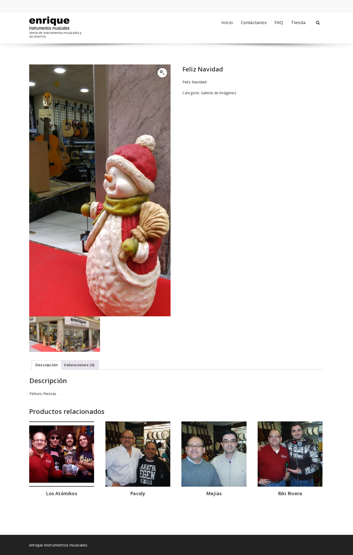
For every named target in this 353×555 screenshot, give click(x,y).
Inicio (227, 22)
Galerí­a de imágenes (218, 92)
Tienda (298, 22)
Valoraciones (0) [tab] (79, 364)
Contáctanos (254, 22)
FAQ (278, 22)
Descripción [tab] (46, 364)
